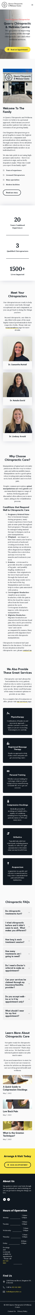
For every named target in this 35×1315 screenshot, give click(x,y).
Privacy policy (22, 1311)
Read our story (12, 192)
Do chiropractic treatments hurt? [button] (13, 912)
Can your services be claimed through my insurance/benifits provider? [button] (15, 983)
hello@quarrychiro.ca (13, 1292)
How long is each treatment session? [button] (14, 940)
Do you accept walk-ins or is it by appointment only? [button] (15, 999)
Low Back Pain (10, 1111)
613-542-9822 (16, 1287)
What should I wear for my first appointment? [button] (14, 1013)
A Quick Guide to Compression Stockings (15, 1088)
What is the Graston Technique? (13, 1134)
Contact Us (12, 1311)
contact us (27, 650)
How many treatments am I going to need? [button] (13, 953)
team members (12, 328)
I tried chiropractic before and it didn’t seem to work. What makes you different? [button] (15, 926)
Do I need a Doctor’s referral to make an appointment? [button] (15, 968)
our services (22, 701)
